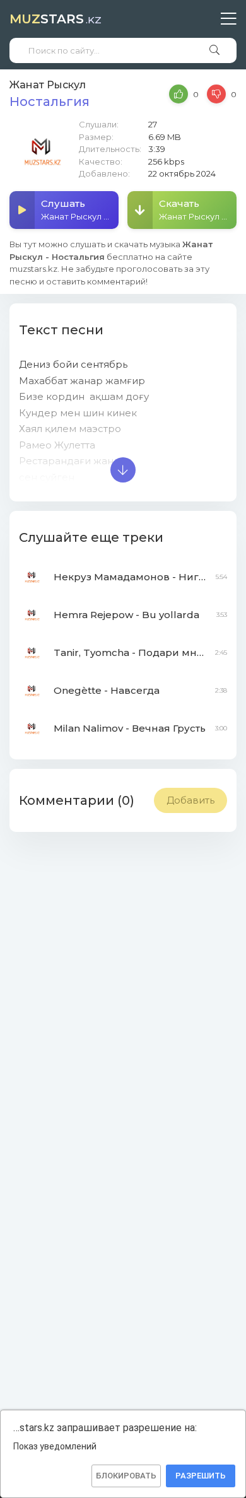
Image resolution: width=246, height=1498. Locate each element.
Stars (55, 18)
